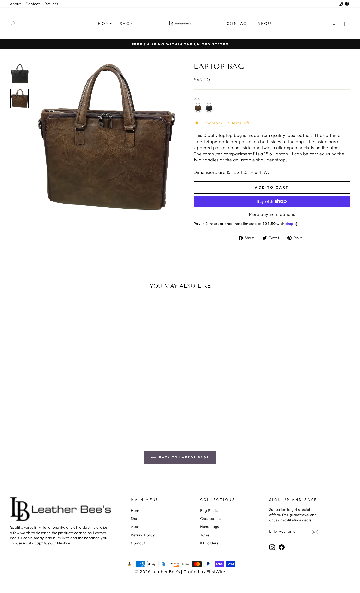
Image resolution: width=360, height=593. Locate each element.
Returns (51, 3)
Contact (32, 3)
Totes (204, 535)
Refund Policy (143, 535)
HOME (105, 23)
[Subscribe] (315, 531)
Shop (135, 518)
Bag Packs (209, 510)
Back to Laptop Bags (183, 457)
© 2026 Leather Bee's (157, 571)
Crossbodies (210, 518)
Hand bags (209, 526)
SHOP (126, 23)
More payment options (272, 214)
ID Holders (209, 543)
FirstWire (216, 571)
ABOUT (266, 23)
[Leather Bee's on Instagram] (272, 547)
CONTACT (238, 23)
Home (136, 510)
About (15, 3)
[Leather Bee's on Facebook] (282, 547)
